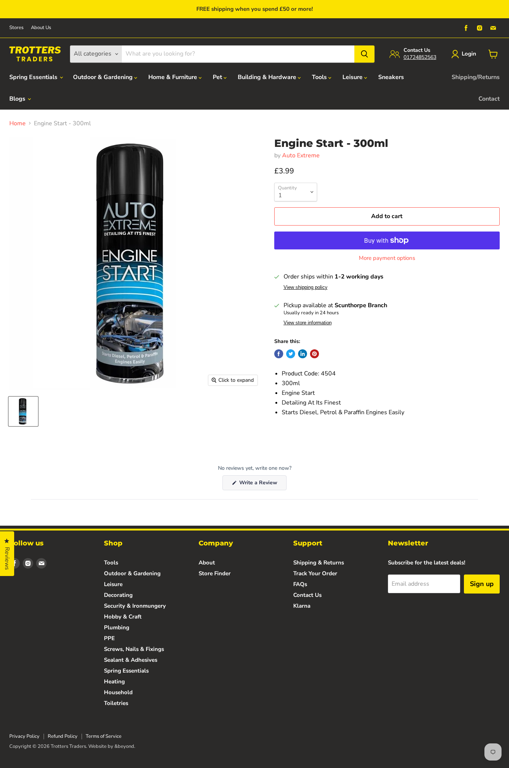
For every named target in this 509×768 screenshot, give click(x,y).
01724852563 (420, 57)
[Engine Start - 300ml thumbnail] (23, 411)
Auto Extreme (301, 155)
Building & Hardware (268, 77)
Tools (320, 77)
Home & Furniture (173, 77)
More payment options (387, 258)
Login (469, 53)
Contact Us (307, 595)
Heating (114, 681)
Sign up (482, 583)
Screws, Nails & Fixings (134, 649)
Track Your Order (315, 573)
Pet (218, 77)
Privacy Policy (24, 736)
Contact (489, 99)
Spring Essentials (34, 77)
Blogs (18, 99)
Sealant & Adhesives (130, 660)
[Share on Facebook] (278, 353)
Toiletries (116, 703)
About (207, 562)
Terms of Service (103, 736)
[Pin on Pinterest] (314, 353)
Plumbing (116, 627)
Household (118, 692)
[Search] (364, 54)
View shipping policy (306, 287)
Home (17, 123)
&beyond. (124, 746)
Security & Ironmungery (135, 606)
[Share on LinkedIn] (302, 353)
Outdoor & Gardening (103, 77)
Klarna (301, 606)
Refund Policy (63, 736)
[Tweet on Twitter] (290, 353)
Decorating (118, 595)
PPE (109, 638)
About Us (41, 28)
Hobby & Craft (123, 616)
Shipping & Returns (318, 562)
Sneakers (391, 77)
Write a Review (262, 484)
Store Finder (215, 573)
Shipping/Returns (476, 77)
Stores (16, 28)
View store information (308, 322)
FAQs (300, 584)
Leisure (353, 77)
